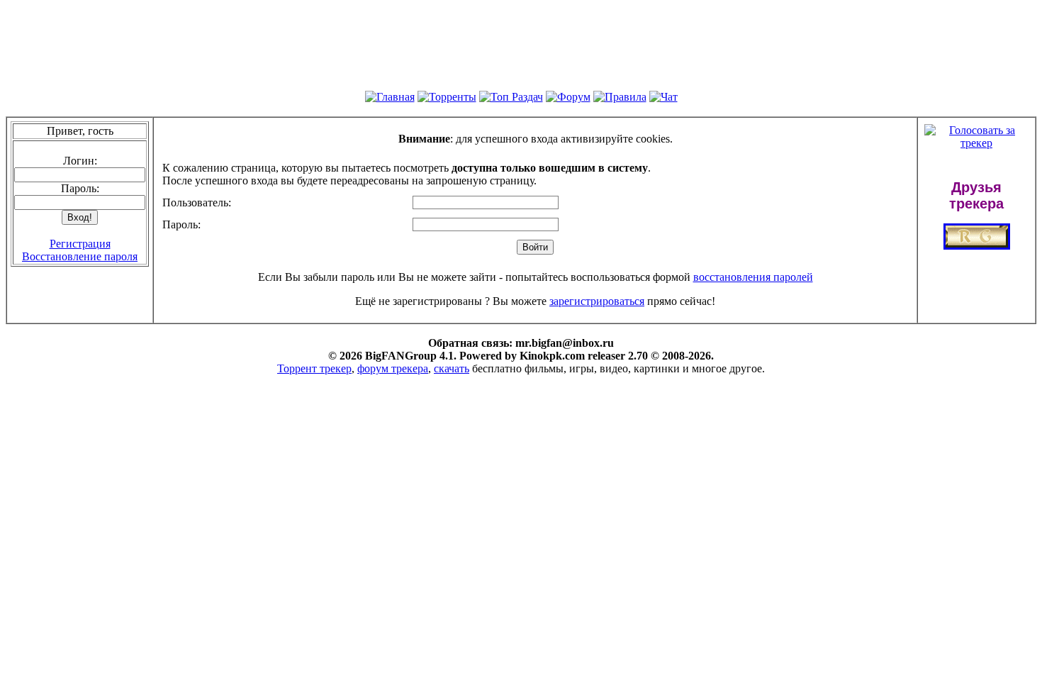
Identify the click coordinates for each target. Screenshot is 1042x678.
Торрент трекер (314, 368)
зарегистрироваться (596, 301)
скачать (451, 368)
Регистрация (80, 244)
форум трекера (392, 368)
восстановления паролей (753, 277)
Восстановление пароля (80, 256)
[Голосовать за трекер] (976, 143)
